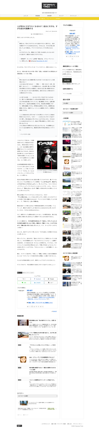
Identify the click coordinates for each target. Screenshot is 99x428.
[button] (50, 282)
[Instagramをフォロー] (32, 306)
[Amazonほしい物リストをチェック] (38, 306)
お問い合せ (69, 424)
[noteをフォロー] (36, 306)
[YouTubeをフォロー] (34, 306)
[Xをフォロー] (30, 306)
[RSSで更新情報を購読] (43, 306)
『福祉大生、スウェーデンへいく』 (36, 299)
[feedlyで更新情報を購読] (41, 306)
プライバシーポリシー (78, 424)
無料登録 (67, 80)
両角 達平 (30, 290)
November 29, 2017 (42, 61)
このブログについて (46, 424)
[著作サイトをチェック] (28, 306)
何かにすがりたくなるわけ (29, 272)
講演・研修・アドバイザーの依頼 (58, 424)
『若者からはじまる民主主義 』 (46, 297)
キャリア (20, 272)
